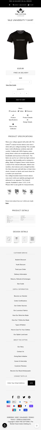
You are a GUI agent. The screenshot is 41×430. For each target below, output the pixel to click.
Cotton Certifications (20, 301)
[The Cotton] (20, 12)
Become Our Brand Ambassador (20, 371)
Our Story (21, 347)
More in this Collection (13, 127)
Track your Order (20, 269)
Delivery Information (20, 274)
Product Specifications (13, 118)
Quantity (20, 89)
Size (20, 78)
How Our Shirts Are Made (21, 315)
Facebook (13, 111)
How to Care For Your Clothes (20, 330)
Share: (20, 108)
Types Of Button (20, 325)
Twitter (21, 111)
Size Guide (20, 284)
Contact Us (20, 351)
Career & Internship (20, 361)
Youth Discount (20, 264)
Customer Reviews (20, 366)
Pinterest (29, 111)
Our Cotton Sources (20, 305)
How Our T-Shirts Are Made (20, 320)
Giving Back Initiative (20, 356)
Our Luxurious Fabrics (21, 310)
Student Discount (20, 259)
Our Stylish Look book (20, 334)
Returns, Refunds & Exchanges (20, 279)
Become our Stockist (20, 296)
